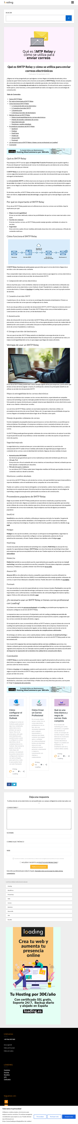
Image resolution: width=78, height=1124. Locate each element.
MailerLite (15, 135)
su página (65, 579)
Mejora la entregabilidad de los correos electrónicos (28, 117)
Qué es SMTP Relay (15, 99)
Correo (9, 903)
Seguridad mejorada (18, 122)
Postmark (15, 140)
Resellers (7, 1075)
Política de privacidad (48, 862)
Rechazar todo (54, 1116)
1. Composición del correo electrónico (24, 106)
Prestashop (11, 894)
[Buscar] (69, 18)
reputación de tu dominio (22, 683)
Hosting (10, 886)
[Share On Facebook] (9, 784)
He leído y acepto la (40, 862)
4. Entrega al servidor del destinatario (24, 113)
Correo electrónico (15, 842)
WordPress (11, 890)
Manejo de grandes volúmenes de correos (25, 119)
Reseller (10, 919)
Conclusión (12, 145)
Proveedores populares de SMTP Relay (22, 126)
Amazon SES (16, 138)
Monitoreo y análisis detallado (21, 124)
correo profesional (30, 607)
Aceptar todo (69, 1116)
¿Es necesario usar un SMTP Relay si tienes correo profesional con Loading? (33, 142)
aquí (58, 538)
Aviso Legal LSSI (8, 1045)
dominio (26, 669)
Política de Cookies (9, 1051)
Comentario (12, 807)
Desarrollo (10, 911)
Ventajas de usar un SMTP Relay (19, 115)
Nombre (10, 833)
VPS (9, 915)
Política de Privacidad (9, 1048)
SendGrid (15, 129)
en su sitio (48, 566)
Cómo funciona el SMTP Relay (19, 103)
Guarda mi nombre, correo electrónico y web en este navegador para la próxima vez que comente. (39, 858)
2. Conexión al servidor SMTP (21, 108)
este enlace (11, 553)
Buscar (9, 13)
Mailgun (14, 131)
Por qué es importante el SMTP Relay (21, 101)
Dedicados (7, 1079)
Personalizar (40, 1116)
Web (8, 850)
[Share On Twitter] (14, 784)
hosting (29, 289)
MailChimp (15, 133)
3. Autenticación (17, 110)
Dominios (10, 907)
